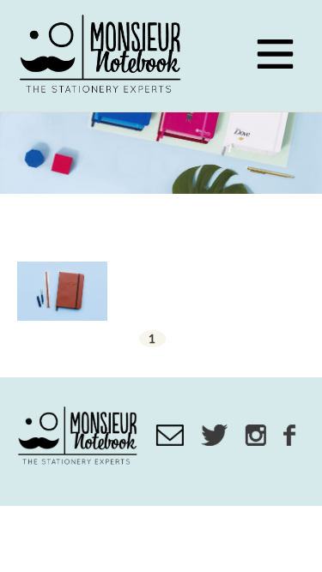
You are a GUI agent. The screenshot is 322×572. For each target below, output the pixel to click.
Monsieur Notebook (103, 56)
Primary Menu (275, 54)
